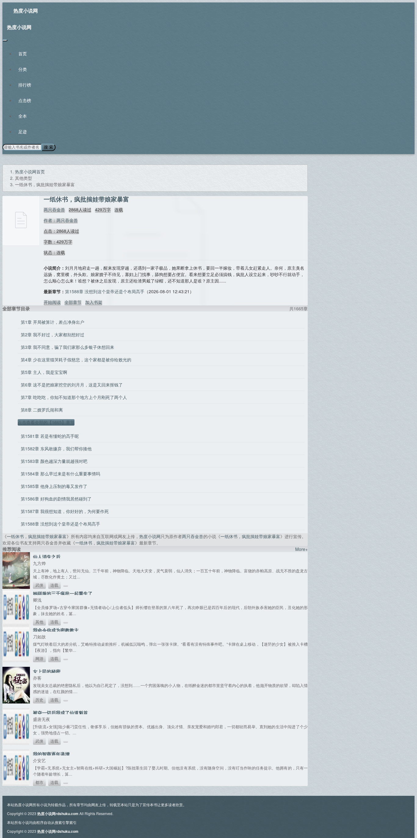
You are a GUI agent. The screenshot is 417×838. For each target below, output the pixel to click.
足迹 (22, 131)
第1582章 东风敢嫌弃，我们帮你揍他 (56, 448)
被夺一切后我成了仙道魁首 (60, 712)
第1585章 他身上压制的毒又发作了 (54, 486)
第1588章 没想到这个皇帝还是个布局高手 (104, 291)
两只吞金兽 (54, 209)
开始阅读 (52, 302)
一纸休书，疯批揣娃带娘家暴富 (37, 536)
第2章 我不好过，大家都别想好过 (52, 334)
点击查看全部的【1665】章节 (46, 422)
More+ (301, 549)
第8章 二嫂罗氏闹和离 (42, 410)
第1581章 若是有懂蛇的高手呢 (50, 436)
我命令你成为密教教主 (56, 630)
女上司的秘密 (46, 671)
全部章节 (73, 302)
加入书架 (93, 302)
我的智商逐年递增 (51, 754)
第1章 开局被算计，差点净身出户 (52, 322)
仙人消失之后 (46, 556)
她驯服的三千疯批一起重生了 (62, 593)
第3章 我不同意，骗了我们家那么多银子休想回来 (67, 347)
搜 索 (48, 147)
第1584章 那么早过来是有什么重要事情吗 (60, 474)
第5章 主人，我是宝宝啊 (44, 372)
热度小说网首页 (30, 171)
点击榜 (24, 100)
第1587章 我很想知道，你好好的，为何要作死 (65, 511)
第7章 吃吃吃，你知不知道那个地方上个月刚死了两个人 (74, 397)
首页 (22, 53)
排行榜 (24, 85)
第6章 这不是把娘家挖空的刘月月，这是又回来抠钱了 (72, 385)
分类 (22, 69)
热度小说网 (25, 10)
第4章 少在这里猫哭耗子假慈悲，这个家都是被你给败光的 (76, 359)
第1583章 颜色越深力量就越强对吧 (54, 461)
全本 (22, 116)
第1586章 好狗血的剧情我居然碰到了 (56, 499)
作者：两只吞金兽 (61, 220)
